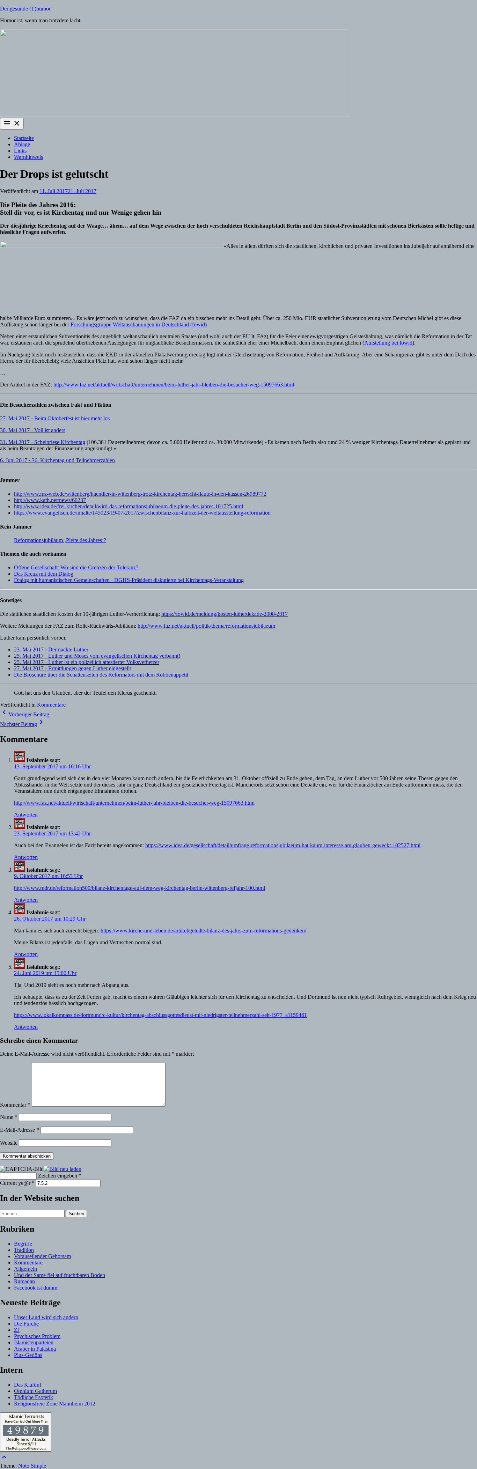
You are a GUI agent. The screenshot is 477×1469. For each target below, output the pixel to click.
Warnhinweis (28, 157)
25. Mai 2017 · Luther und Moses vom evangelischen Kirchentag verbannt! (97, 656)
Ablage (22, 144)
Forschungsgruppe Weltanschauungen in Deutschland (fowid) (139, 324)
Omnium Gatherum (35, 1391)
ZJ (17, 1330)
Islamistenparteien (33, 1342)
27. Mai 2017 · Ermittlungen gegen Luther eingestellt (72, 668)
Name (8, 1117)
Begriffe (23, 1244)
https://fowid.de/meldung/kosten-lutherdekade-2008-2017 (224, 614)
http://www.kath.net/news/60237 (50, 500)
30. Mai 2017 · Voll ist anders (32, 430)
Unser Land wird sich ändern (46, 1317)
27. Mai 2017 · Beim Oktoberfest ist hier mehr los (55, 418)
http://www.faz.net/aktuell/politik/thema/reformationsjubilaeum (206, 626)
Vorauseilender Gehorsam (42, 1256)
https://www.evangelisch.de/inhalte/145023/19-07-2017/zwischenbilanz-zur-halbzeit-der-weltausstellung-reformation (142, 513)
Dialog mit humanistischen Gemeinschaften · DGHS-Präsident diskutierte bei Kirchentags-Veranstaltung (129, 580)
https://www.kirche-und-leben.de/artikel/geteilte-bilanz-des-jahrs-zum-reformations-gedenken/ (203, 930)
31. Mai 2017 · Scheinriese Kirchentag (42, 442)
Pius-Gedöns (28, 1355)
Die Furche (26, 1324)
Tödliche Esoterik (33, 1397)
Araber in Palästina (35, 1349)
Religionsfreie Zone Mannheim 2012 (54, 1404)
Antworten (26, 815)
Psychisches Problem (37, 1336)
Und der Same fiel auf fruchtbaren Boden (59, 1275)
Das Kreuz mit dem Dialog (43, 574)
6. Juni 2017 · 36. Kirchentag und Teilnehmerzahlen (57, 460)
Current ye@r (17, 1183)
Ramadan (24, 1281)
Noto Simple (32, 1466)
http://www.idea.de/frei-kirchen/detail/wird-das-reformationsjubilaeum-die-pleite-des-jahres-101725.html (128, 506)
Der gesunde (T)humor (25, 9)
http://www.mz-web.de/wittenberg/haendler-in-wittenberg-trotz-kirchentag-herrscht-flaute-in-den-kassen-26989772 (140, 494)
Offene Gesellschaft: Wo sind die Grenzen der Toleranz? (76, 567)
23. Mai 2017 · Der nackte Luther (51, 649)
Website (8, 1143)
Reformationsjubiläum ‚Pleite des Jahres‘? (60, 540)
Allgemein (25, 1269)
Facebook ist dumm (35, 1288)
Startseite (24, 138)
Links (20, 151)
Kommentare (51, 705)
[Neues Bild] (62, 1168)
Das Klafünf (27, 1385)
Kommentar (15, 1105)
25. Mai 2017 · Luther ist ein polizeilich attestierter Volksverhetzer (86, 662)
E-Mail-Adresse (19, 1130)
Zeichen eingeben (59, 1176)
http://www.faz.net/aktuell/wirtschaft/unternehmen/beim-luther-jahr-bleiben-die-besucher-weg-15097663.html (173, 384)
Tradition (24, 1250)
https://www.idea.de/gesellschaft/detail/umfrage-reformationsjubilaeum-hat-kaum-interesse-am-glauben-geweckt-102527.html (282, 845)
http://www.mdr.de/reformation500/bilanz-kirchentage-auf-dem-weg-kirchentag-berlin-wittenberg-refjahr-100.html (139, 888)
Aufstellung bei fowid (388, 343)
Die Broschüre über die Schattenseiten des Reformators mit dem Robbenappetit (101, 675)
